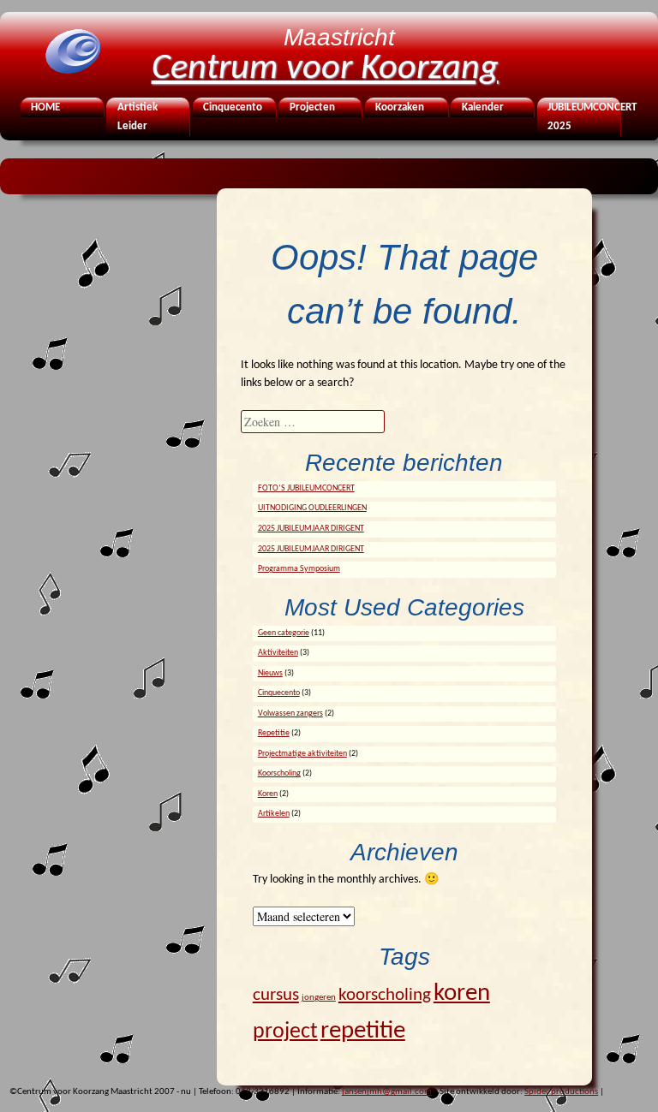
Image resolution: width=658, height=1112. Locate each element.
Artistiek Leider (137, 117)
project (285, 1032)
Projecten (312, 108)
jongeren (319, 997)
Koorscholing (279, 773)
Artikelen (274, 814)
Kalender (483, 108)
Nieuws (270, 673)
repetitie (362, 1031)
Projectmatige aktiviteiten (302, 754)
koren (462, 993)
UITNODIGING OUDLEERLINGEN (312, 508)
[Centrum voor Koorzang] (72, 71)
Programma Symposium (299, 569)
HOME (45, 108)
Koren (268, 794)
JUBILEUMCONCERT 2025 (582, 117)
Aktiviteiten (278, 653)
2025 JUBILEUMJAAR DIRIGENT (311, 528)
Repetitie (274, 733)
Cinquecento (232, 108)
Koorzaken (399, 108)
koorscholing (384, 995)
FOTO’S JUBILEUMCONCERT (306, 488)
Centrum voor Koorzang (325, 69)
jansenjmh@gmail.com (387, 1092)
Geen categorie (283, 633)
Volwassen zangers (290, 713)
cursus (276, 995)
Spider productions (561, 1092)
